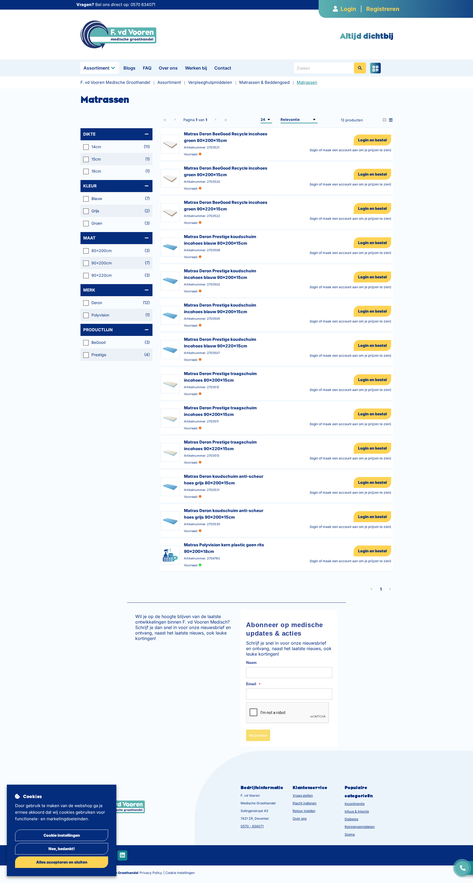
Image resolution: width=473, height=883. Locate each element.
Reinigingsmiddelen (360, 827)
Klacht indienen (304, 803)
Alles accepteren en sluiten (61, 862)
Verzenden (258, 735)
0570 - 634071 (252, 826)
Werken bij (196, 68)
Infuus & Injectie (357, 811)
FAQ (147, 68)
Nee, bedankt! (61, 848)
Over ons (168, 68)
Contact (222, 68)
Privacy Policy (151, 873)
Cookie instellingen (62, 835)
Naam (251, 662)
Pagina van (195, 120)
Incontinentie (355, 804)
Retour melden (304, 811)
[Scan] (375, 68)
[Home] (118, 34)
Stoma (350, 834)
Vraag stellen (303, 795)
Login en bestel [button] (372, 140)
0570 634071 (143, 4)
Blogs (129, 68)
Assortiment (96, 68)
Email (253, 684)
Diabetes (351, 819)
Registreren (382, 8)
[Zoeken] (360, 67)
